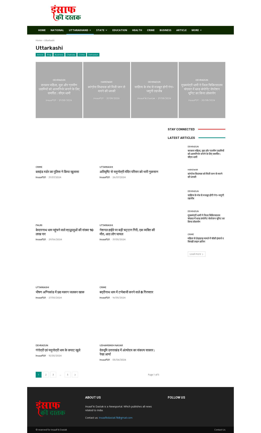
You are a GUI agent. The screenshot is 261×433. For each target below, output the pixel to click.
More (195, 30)
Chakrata (71, 54)
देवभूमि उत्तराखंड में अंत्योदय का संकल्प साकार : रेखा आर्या (127, 352)
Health (137, 30)
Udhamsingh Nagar (111, 345)
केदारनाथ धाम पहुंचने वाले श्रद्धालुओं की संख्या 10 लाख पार (64, 232)
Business (165, 30)
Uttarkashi (106, 167)
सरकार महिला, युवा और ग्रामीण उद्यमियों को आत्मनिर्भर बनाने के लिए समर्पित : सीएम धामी (206, 154)
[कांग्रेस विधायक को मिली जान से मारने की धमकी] (106, 90)
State (100, 30)
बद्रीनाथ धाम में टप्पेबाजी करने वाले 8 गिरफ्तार (126, 292)
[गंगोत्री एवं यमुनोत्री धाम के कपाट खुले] (65, 323)
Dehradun (93, 54)
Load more (195, 253)
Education (119, 30)
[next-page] (75, 375)
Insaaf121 (41, 177)
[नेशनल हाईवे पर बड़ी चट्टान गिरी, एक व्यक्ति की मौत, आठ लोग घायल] (129, 202)
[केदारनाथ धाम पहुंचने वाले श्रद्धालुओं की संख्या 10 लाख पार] (65, 202)
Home (42, 30)
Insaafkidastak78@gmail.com (115, 417)
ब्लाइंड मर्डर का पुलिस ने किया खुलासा (57, 172)
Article (181, 30)
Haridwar (106, 82)
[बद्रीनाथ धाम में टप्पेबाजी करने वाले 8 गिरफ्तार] (129, 265)
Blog (49, 54)
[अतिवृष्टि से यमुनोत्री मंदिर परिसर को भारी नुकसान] (129, 144)
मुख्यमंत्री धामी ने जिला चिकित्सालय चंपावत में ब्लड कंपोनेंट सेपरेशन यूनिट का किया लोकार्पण (206, 218)
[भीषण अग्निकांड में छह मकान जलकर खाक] (65, 265)
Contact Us (219, 429)
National (57, 30)
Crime (151, 30)
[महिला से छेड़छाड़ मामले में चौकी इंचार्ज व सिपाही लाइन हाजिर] (176, 238)
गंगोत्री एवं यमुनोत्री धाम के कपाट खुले (58, 350)
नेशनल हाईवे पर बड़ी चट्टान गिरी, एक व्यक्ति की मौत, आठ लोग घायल (127, 232)
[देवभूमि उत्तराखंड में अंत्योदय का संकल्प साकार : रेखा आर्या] (129, 323)
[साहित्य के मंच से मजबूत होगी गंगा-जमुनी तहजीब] (154, 90)
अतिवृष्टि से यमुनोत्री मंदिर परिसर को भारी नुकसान (129, 172)
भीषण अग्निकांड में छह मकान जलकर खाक (60, 292)
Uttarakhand (78, 30)
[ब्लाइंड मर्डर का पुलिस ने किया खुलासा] (65, 144)
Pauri (39, 225)
